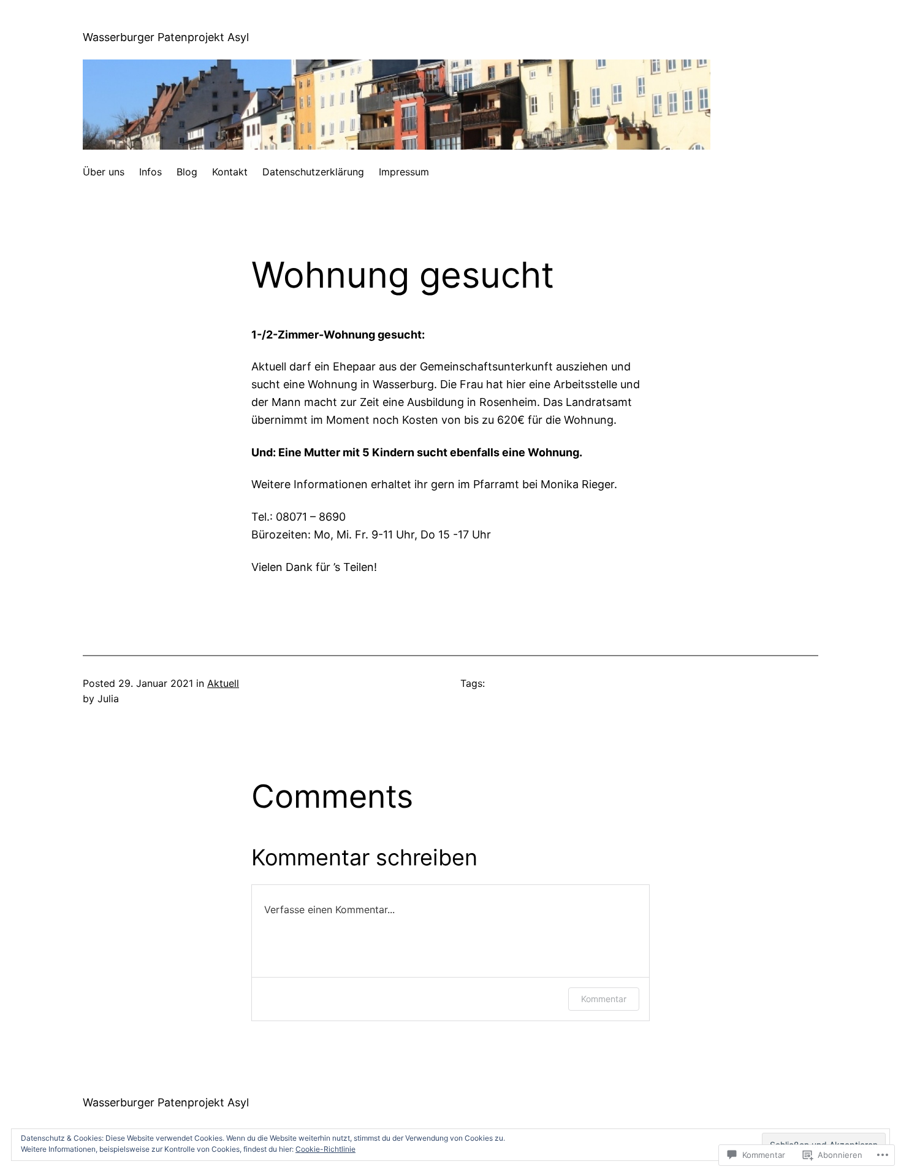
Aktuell (223, 683)
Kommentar (603, 999)
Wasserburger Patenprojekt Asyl (166, 37)
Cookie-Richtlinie (325, 1149)
